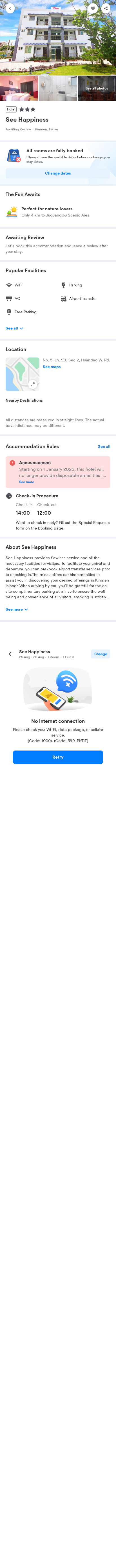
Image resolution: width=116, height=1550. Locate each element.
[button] (22, 374)
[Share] (105, 8)
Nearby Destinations (24, 400)
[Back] (10, 8)
